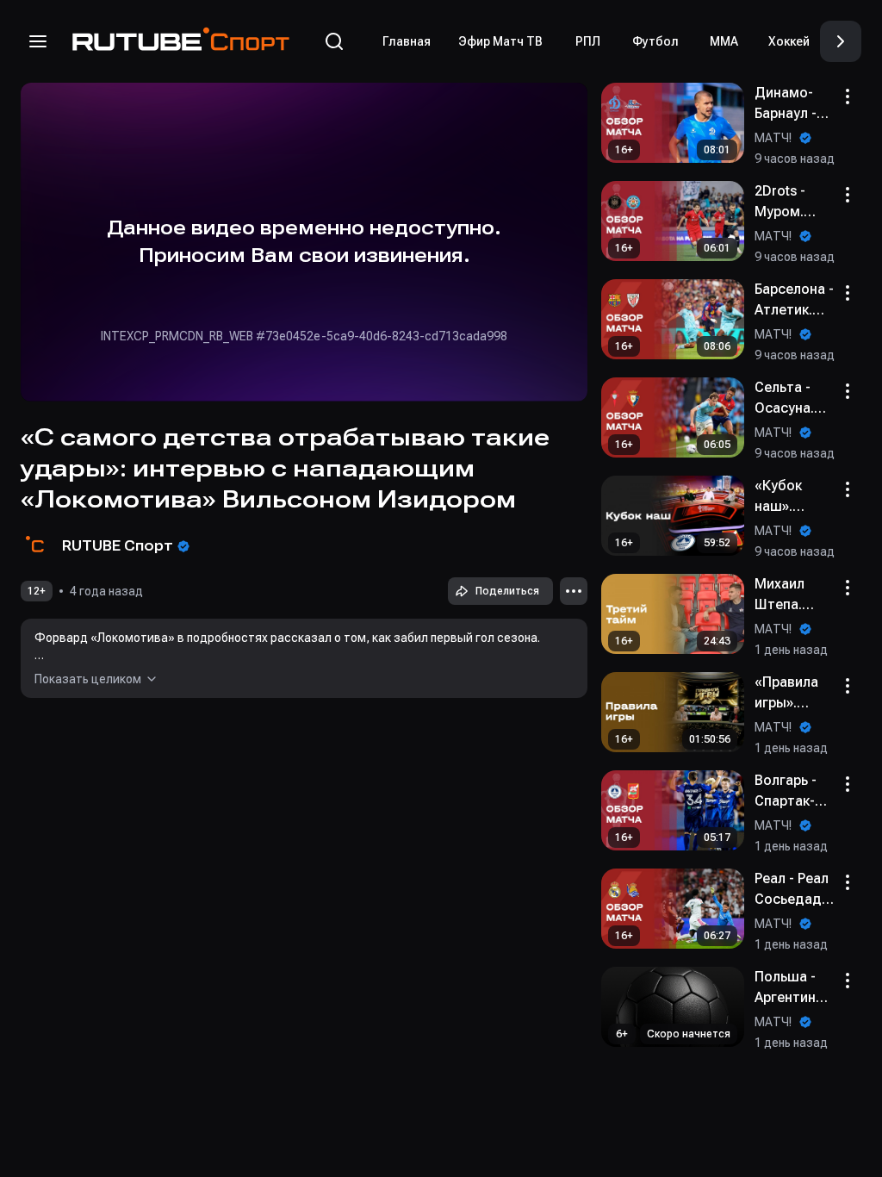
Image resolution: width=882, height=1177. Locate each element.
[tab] (406, 41)
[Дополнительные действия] (573, 591)
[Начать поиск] (334, 41)
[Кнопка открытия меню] (38, 41)
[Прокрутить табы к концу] (840, 41)
